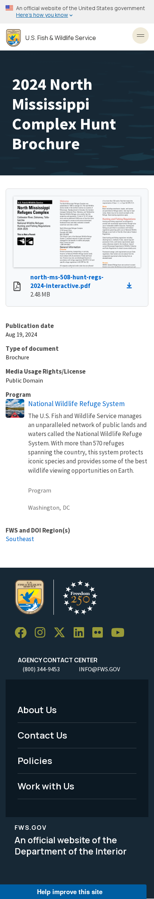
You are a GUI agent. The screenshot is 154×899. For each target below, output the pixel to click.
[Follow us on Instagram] (42, 633)
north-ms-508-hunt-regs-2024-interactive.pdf (67, 281)
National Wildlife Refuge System (76, 403)
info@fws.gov (99, 669)
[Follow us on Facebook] (23, 633)
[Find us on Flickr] (100, 633)
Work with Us (46, 786)
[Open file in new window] (17, 287)
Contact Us (42, 735)
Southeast (20, 539)
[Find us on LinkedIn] (81, 633)
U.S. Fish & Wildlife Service (60, 38)
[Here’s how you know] (77, 12)
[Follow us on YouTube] (120, 633)
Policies (35, 760)
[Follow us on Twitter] (62, 633)
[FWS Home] (13, 38)
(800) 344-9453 (41, 669)
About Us (37, 709)
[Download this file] (131, 286)
